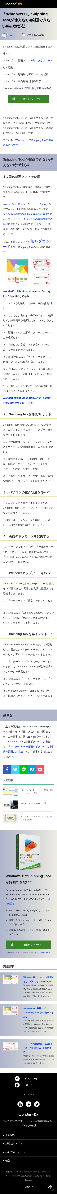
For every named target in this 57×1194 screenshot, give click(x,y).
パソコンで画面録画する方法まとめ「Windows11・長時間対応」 (37, 1047)
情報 (7, 1160)
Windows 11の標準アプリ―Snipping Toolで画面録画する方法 (38, 1012)
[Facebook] (28, 1104)
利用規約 (9, 1172)
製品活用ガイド (14, 1143)
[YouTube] (20, 1104)
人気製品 (10, 1135)
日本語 (27, 1187)
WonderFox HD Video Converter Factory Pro (27, 204)
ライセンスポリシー (42, 1172)
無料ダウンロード (43, 60)
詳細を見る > (45, 952)
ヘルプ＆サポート (15, 1152)
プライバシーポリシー (24, 1172)
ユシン (13, 35)
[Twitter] (37, 1104)
